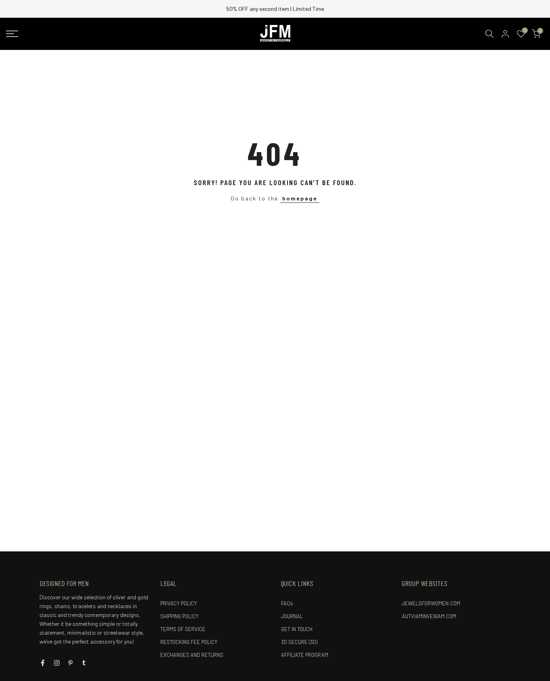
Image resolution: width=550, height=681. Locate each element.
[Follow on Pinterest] (70, 663)
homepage (299, 198)
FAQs (287, 603)
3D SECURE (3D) (299, 642)
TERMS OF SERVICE (182, 629)
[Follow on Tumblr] (84, 663)
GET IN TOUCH (296, 629)
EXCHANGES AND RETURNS (191, 655)
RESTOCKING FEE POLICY (188, 642)
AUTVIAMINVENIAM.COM (429, 616)
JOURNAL (292, 616)
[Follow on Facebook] (42, 663)
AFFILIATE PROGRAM (304, 655)
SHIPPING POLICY (179, 616)
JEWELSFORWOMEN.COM (431, 603)
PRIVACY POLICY (178, 603)
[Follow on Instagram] (57, 663)
